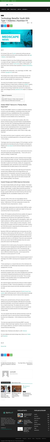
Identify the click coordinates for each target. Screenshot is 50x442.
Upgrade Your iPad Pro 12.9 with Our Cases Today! (28, 415)
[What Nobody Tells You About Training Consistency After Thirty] (16, 388)
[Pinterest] (8, 25)
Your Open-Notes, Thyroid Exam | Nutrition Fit (25, 363)
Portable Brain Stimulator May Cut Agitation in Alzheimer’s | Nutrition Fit (8, 364)
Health (5, 13)
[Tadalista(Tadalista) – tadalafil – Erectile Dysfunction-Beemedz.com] (20, 429)
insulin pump (16, 63)
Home (8, 9)
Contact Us (3, 9)
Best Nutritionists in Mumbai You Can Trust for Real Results (27, 394)
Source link (3, 346)
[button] (47, 9)
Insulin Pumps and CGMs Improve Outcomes (11, 100)
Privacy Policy (13, 9)
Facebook (5, 336)
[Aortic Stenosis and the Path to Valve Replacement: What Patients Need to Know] (5, 388)
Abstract (25, 330)
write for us (44, 438)
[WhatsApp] (11, 25)
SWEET (26, 84)
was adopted (10, 145)
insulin (14, 53)
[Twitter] (5, 25)
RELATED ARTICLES (6, 382)
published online (19, 89)
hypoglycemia (9, 72)
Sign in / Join (14, 0)
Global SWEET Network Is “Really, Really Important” (12, 99)
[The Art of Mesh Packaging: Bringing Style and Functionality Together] (20, 421)
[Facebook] (2, 25)
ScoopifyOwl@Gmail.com (6, 429)
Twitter (29, 334)
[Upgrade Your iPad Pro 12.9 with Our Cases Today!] (20, 415)
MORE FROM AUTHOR (15, 382)
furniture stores (18, 438)
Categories (24, 9)
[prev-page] (2, 400)
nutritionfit (4, 22)
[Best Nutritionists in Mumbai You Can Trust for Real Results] (27, 388)
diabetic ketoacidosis (27, 65)
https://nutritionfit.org (13, 373)
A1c (30, 63)
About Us (19, 9)
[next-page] (4, 400)
